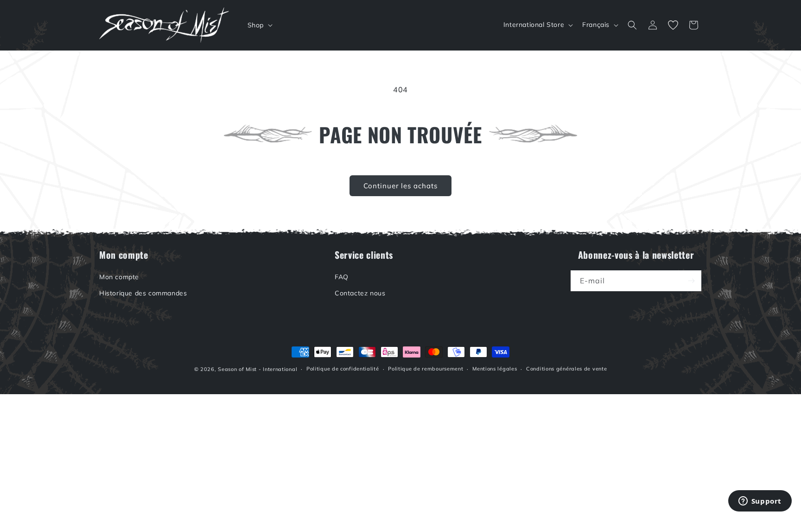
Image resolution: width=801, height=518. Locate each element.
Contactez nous (360, 293)
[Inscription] (691, 281)
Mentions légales (494, 368)
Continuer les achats (400, 185)
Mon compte (119, 277)
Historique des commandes (143, 293)
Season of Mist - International (257, 369)
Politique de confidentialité (342, 368)
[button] (259, 25)
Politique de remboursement (425, 368)
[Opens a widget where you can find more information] (760, 501)
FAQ (342, 277)
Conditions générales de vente (566, 368)
